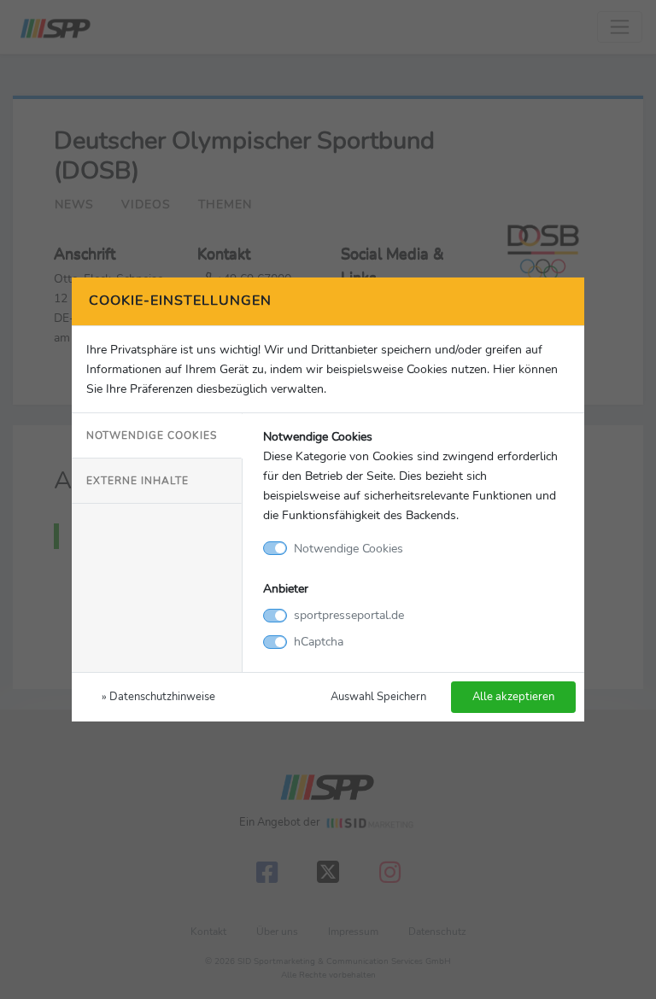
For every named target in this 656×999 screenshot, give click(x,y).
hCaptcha (318, 641)
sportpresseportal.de (349, 614)
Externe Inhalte (137, 481)
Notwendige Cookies (151, 435)
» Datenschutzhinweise (158, 696)
